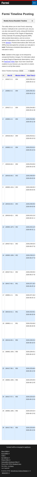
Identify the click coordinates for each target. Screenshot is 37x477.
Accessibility (4, 453)
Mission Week (20, 75)
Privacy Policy (5, 460)
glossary (8, 42)
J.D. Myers (11, 466)
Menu (34, 3)
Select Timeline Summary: (10, 71)
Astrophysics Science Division (19, 471)
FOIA (2, 455)
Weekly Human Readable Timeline (15, 21)
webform (27, 447)
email (21, 447)
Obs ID (9, 75)
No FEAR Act (4, 458)
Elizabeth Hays (17, 464)
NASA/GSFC (5, 473)
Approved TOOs (9, 61)
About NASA (4, 451)
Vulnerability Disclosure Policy (9, 462)
